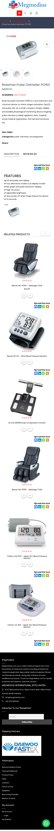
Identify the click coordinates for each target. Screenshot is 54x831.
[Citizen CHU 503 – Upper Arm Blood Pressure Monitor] (27, 531)
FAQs (4, 779)
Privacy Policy (8, 775)
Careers (5, 782)
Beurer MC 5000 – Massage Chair (27, 489)
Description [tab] (11, 154)
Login (6, 815)
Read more (23, 362)
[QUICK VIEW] (30, 295)
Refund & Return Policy (11, 767)
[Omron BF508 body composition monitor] (27, 398)
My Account (7, 811)
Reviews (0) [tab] (30, 154)
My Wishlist (6, 819)
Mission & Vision (8, 798)
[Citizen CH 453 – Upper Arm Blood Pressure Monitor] (27, 600)
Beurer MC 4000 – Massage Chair (27, 285)
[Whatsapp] (43, 168)
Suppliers (6, 790)
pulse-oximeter (21, 136)
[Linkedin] (39, 168)
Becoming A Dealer (10, 794)
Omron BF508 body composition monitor (27, 422)
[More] (47, 168)
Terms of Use (7, 786)
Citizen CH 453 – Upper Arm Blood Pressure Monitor (27, 626)
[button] (46, 44)
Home (5, 21)
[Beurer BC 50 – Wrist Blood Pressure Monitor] (27, 331)
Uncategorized (19, 21)
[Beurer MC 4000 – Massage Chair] (27, 261)
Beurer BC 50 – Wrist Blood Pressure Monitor (27, 356)
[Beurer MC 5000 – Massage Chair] (27, 465)
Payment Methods (9, 771)
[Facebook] (35, 168)
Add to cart (23, 295)
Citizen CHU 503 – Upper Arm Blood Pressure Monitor (27, 557)
